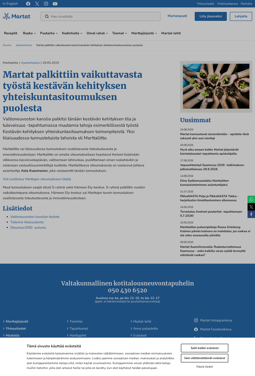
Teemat (118, 33)
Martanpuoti (177, 16)
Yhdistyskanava (227, 4)
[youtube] (55, 3)
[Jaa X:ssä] (251, 207)
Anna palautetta (145, 328)
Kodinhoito (70, 33)
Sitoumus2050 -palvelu (28, 227)
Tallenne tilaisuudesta (27, 222)
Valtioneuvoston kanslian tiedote (35, 216)
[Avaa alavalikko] (35, 32)
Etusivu (7, 45)
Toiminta (76, 321)
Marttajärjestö (142, 33)
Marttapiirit (78, 335)
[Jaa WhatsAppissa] (251, 199)
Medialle (13, 335)
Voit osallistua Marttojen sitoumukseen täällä (37, 179)
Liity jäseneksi (211, 16)
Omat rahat (96, 33)
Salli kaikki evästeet (205, 348)
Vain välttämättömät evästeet (204, 358)
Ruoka (28, 33)
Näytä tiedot (204, 367)
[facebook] (28, 4)
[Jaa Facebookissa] (251, 214)
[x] (37, 4)
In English (10, 3)
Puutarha (47, 33)
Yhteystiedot (205, 4)
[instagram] (46, 4)
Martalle (246, 4)
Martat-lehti (171, 33)
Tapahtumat (79, 328)
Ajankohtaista (24, 45)
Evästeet (140, 335)
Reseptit (10, 33)
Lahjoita (241, 16)
